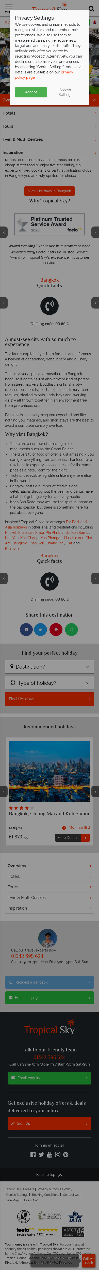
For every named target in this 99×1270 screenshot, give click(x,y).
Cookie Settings (65, 92)
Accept (31, 92)
